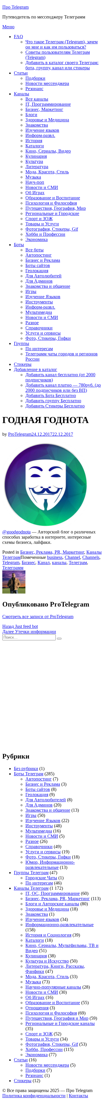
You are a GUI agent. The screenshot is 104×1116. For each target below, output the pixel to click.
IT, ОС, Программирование (52, 893)
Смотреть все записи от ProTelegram (37, 616)
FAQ (18, 36)
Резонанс (34, 88)
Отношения (37, 1007)
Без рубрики (26, 768)
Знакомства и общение (47, 286)
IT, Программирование (48, 104)
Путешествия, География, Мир (55, 208)
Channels (90, 557)
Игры (30, 291)
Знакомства (36, 125)
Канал (44, 562)
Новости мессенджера (47, 83)
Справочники (39, 327)
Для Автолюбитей (43, 275)
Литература (36, 166)
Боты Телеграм (28, 773)
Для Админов (39, 281)
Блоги (31, 114)
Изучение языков (42, 130)
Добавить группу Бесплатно (53, 400)
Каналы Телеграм (31, 888)
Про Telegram (15, 7)
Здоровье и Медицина (47, 119)
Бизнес (28, 562)
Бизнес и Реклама (42, 260)
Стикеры (22, 364)
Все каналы (36, 99)
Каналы (21, 93)
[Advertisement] (52, 695)
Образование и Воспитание (52, 197)
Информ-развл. (40, 135)
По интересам (39, 348)
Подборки (35, 78)
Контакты (78, 1095)
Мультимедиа (38, 312)
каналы (59, 562)
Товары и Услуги (42, 223)
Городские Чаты (41, 877)
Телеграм (78, 562)
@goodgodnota (16, 531)
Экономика (36, 239)
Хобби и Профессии (45, 234)
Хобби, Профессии (44, 1049)
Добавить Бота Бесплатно (50, 395)
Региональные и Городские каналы (60, 1023)
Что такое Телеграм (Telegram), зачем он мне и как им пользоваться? (61, 44)
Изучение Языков (42, 296)
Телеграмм (12, 567)
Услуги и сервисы (43, 333)
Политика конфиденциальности (34, 1095)
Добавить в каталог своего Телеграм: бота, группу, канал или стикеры (62, 65)
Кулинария (36, 156)
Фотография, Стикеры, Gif (51, 229)
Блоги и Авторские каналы (52, 903)
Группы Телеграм (31, 872)
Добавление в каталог (35, 369)
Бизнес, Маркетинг (44, 109)
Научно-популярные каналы (53, 987)
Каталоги (34, 145)
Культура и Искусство (47, 961)
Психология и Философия (51, 203)
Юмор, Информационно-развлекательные (50, 865)
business (54, 557)
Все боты (34, 249)
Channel (72, 557)
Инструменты (39, 301)
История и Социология (48, 935)
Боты (19, 244)
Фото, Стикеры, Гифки (48, 338)
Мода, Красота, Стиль (47, 171)
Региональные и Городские (52, 213)
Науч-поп (34, 182)
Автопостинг (38, 255)
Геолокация (36, 270)
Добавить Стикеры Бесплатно (55, 405)
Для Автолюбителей (45, 799)
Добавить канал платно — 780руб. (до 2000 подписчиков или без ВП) (63, 388)
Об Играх (34, 192)
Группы (21, 343)
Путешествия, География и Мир (56, 1018)
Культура (34, 161)
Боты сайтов (37, 265)
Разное (32, 322)
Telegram (10, 562)
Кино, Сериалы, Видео (48, 151)
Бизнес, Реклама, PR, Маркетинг (52, 552)
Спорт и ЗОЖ (39, 218)
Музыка (33, 177)
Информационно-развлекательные (59, 924)
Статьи (21, 73)
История (33, 140)
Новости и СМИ (41, 187)
